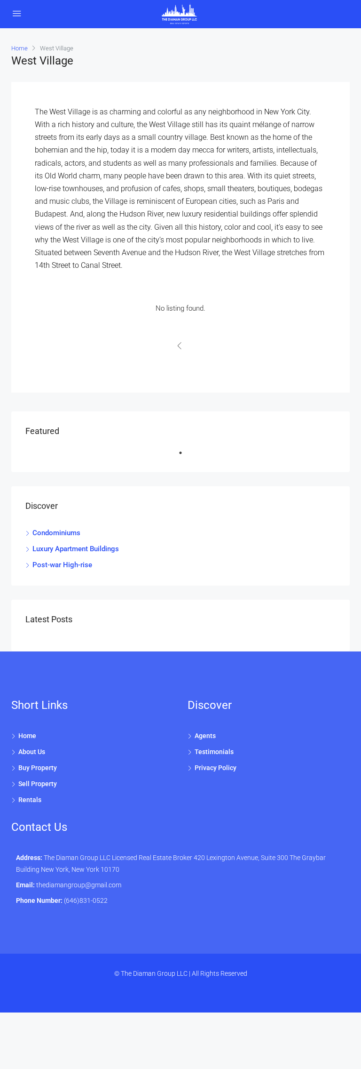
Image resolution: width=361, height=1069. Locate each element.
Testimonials (214, 752)
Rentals (29, 800)
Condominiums (56, 533)
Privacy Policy (215, 768)
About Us (31, 752)
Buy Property (37, 768)
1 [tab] (185, 456)
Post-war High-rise (62, 565)
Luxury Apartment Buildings (75, 549)
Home (27, 735)
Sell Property (37, 784)
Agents (205, 735)
